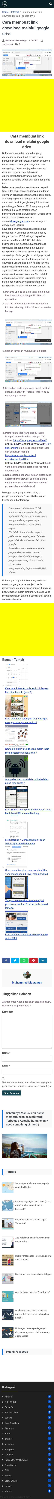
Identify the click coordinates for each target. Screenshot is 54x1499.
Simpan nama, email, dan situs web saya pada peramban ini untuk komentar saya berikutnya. (27, 1084)
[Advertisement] (27, 105)
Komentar (7, 1011)
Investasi (9, 1444)
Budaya (8, 1417)
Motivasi (9, 1454)
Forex (7, 1433)
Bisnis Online (11, 1412)
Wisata (8, 1491)
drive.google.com (19, 221)
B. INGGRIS (10, 1402)
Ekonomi (9, 1428)
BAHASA (9, 1407)
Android (8, 1396)
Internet (34, 40)
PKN (7, 1470)
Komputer (9, 1449)
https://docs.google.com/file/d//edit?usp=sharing (28, 444)
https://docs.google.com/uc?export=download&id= (25, 459)
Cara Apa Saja (12, 1423)
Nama (6, 1052)
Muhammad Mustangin (16, 40)
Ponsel (8, 1475)
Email (6, 1065)
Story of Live (11, 1481)
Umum (8, 1486)
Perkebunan (10, 1465)
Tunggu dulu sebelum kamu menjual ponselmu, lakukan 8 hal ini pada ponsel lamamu (26, 904)
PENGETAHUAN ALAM (16, 1460)
